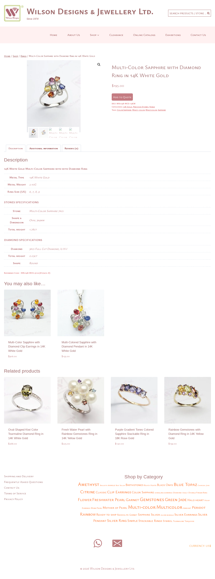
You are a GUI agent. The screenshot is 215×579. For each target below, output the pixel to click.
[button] (99, 65)
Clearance (116, 35)
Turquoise (189, 521)
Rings (152, 106)
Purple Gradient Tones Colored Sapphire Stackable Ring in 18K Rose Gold (134, 434)
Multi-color (138, 109)
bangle (111, 485)
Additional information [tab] (43, 148)
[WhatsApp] (98, 543)
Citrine (87, 492)
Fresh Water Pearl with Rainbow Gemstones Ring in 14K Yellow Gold (79, 434)
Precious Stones (140, 106)
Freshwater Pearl (108, 499)
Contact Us (198, 35)
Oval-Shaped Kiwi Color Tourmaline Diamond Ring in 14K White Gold (25, 434)
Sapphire (162, 109)
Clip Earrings (119, 491)
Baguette (104, 485)
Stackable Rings (150, 520)
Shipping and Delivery (19, 476)
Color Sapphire (124, 109)
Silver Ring (117, 520)
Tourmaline (178, 521)
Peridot (198, 507)
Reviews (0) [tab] (71, 148)
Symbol (167, 521)
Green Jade (176, 499)
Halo (191, 500)
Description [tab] (16, 148)
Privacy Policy (13, 499)
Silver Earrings (185, 514)
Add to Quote (122, 97)
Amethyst (88, 484)
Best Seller (120, 485)
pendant (187, 508)
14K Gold (127, 106)
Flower (85, 499)
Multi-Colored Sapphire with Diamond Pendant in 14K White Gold (79, 346)
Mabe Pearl (96, 508)
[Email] (117, 543)
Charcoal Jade (203, 485)
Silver (155, 514)
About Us (73, 35)
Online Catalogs (144, 35)
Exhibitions (173, 35)
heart (199, 500)
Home (53, 35)
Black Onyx (165, 485)
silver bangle (167, 514)
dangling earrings (164, 492)
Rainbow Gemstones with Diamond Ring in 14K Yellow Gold (186, 434)
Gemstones (152, 499)
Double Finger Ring (197, 492)
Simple (132, 520)
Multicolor (151, 109)
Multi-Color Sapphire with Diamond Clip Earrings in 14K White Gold (26, 346)
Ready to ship (106, 514)
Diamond (177, 492)
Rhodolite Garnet (127, 514)
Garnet (132, 499)
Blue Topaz (185, 484)
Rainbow (88, 514)
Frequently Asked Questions (23, 482)
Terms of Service (15, 493)
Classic (101, 492)
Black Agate (150, 485)
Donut (185, 492)
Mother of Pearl (115, 507)
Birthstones (134, 485)
